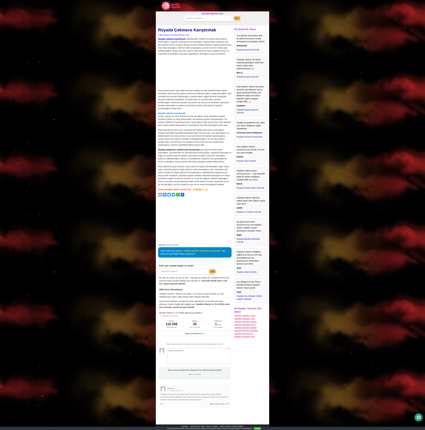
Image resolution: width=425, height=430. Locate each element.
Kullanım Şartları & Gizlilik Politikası (231, 426)
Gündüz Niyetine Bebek (245, 328)
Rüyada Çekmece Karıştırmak (187, 30)
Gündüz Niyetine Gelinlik (246, 331)
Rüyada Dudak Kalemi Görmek (250, 188)
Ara (237, 18)
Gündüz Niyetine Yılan (244, 316)
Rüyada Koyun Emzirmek (248, 50)
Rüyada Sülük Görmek (247, 272)
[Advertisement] (195, 72)
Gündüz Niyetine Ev (243, 334)
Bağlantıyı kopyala (194, 374)
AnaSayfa (185, 426)
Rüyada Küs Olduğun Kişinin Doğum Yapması (249, 297)
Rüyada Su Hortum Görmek (249, 212)
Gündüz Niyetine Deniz (245, 325)
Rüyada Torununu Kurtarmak (249, 137)
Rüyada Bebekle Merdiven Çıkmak (248, 240)
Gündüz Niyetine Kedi (244, 319)
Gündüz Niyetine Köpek (245, 322)
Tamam (257, 428)
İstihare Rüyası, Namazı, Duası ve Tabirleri (204, 426)
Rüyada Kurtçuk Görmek (247, 77)
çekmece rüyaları (173, 245)
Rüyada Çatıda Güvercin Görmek (247, 111)
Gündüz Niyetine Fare (244, 337)
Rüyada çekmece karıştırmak (171, 39)
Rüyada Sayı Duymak (246, 161)
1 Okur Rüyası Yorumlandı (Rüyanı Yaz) (173, 35)
